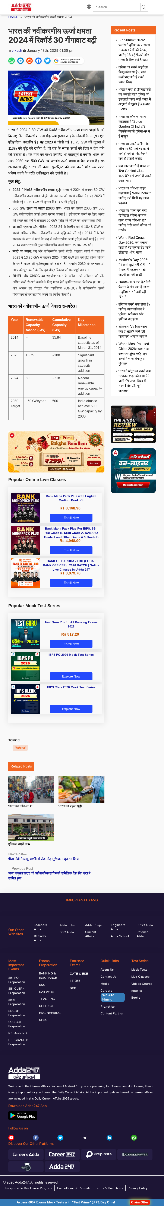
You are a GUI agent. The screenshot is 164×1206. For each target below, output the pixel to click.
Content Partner (112, 1013)
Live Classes (140, 976)
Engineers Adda (118, 927)
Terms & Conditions (109, 1188)
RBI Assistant (17, 1033)
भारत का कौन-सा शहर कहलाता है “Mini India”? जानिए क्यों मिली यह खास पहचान (135, 195)
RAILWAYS (46, 991)
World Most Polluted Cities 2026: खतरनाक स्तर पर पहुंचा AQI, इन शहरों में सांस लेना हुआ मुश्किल (134, 353)
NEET (74, 987)
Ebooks (136, 990)
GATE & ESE (79, 973)
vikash (17, 50)
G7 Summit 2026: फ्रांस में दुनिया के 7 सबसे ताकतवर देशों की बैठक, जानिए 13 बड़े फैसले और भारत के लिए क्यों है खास (134, 50)
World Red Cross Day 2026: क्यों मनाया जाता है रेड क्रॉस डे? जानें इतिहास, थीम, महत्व (135, 245)
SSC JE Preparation (16, 1013)
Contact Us (108, 976)
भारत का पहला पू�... (72, 806)
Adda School (120, 936)
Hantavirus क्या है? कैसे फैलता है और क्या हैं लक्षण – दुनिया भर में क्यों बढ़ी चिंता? (135, 289)
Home (13, 17)
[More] (89, 7)
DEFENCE (46, 1006)
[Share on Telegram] (20, 61)
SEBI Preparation (16, 1002)
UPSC (43, 1019)
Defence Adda (142, 934)
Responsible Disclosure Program (28, 1188)
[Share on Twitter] (47, 61)
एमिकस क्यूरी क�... (20, 844)
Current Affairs (90, 934)
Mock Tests (139, 969)
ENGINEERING (50, 1012)
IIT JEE (75, 980)
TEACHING (47, 999)
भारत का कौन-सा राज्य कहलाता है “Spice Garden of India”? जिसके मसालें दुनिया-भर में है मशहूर (134, 126)
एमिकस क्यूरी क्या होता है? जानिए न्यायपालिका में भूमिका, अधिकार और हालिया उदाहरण (134, 312)
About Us (107, 969)
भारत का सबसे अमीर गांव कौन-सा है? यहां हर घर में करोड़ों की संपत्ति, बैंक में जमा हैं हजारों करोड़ (134, 151)
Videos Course (141, 983)
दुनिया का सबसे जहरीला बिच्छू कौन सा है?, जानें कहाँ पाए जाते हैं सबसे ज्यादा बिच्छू (133, 74)
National (20, 747)
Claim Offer (139, 1202)
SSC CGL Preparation (16, 1024)
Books (135, 997)
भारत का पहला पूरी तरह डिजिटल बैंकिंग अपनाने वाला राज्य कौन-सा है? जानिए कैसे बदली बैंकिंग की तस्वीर (135, 220)
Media (105, 983)
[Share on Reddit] (29, 61)
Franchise (108, 1006)
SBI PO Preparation (16, 980)
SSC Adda (67, 932)
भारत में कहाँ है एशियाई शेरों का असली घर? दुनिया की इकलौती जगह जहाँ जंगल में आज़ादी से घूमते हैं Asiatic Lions (135, 99)
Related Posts (21, 766)
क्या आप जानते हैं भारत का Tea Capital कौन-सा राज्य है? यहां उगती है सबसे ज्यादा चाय (135, 173)
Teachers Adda (40, 927)
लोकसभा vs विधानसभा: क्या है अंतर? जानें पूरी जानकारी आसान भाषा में (133, 331)
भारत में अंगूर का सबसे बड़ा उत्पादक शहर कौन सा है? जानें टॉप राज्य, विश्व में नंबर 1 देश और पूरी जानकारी (135, 381)
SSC (42, 984)
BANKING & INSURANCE (48, 975)
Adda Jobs (67, 925)
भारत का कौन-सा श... (21, 806)
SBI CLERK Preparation (16, 991)
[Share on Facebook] (38, 61)
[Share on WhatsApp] (11, 61)
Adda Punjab (94, 925)
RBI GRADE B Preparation (18, 1042)
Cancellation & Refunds (74, 1188)
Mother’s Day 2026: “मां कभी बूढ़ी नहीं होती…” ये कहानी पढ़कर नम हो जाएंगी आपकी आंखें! (134, 267)
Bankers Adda (40, 938)
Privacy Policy (138, 1188)
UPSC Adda (144, 925)
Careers (107, 995)
